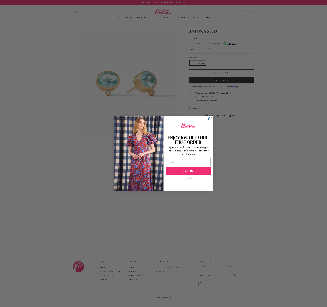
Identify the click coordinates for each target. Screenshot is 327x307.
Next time (188, 177)
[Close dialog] (210, 119)
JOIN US (188, 171)
